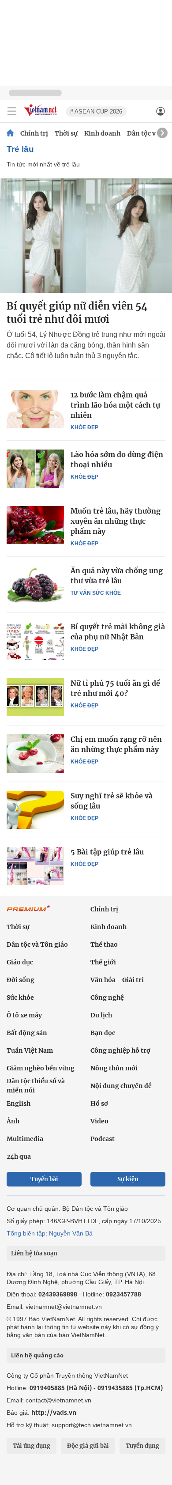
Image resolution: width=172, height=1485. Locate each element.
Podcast (102, 1139)
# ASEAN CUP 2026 (96, 111)
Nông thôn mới (114, 1068)
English (18, 1103)
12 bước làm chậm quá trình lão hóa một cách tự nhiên (115, 404)
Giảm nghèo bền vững (41, 1068)
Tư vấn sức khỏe (96, 593)
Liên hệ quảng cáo (37, 1355)
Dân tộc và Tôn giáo (37, 944)
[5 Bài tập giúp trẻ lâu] (35, 866)
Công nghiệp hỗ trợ (120, 1050)
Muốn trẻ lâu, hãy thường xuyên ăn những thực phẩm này (116, 521)
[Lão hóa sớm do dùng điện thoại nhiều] (35, 468)
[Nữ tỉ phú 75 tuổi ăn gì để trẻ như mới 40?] (35, 697)
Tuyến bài (44, 1179)
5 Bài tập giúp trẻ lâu (107, 851)
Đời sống (20, 980)
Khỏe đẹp (84, 427)
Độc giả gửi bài (88, 1446)
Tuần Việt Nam (30, 1050)
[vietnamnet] (41, 116)
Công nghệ (107, 997)
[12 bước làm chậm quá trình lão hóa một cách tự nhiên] (35, 409)
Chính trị (34, 133)
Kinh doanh (102, 133)
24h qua (19, 1156)
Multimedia (25, 1139)
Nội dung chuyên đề (121, 1086)
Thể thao (104, 944)
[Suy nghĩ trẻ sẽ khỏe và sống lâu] (35, 810)
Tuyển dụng (142, 1446)
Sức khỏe (20, 997)
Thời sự (66, 133)
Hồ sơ (99, 1103)
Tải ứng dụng (31, 1446)
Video (99, 1121)
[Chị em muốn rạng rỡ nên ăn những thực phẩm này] (35, 753)
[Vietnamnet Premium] (29, 913)
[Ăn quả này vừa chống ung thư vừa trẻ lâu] (35, 585)
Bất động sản (27, 1033)
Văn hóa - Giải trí (117, 980)
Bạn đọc (102, 1033)
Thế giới (103, 962)
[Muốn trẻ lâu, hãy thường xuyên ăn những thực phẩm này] (35, 525)
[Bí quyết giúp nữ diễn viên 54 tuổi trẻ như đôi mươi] (86, 235)
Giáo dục (20, 962)
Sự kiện (127, 1179)
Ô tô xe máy (24, 1015)
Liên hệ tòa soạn (34, 1253)
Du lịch (101, 1015)
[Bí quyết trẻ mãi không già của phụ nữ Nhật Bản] (35, 641)
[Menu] (12, 111)
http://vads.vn (53, 1412)
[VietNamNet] (10, 133)
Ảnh (13, 1121)
